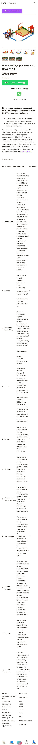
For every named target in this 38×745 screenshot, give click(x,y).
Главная (4, 742)
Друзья (11, 742)
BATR (3, 3)
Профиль (33, 742)
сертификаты (26, 151)
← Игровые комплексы (12, 11)
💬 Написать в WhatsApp (15, 83)
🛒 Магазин (12, 3)
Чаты (26, 742)
